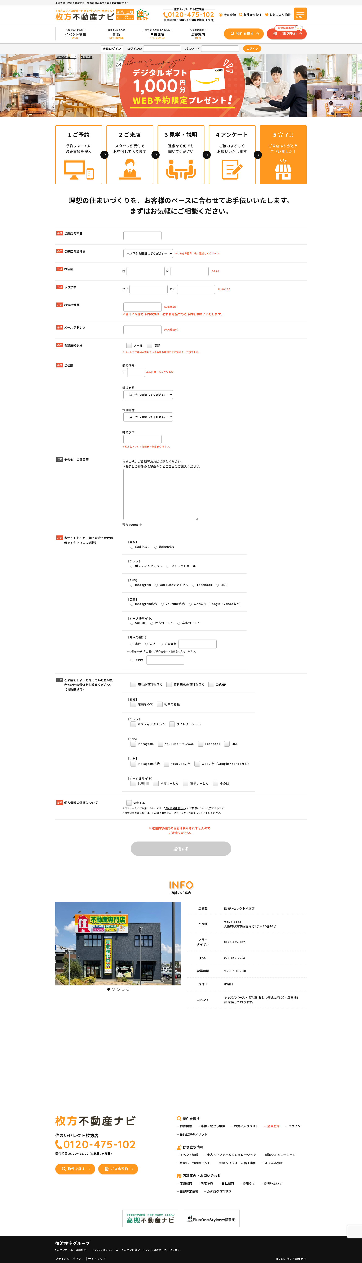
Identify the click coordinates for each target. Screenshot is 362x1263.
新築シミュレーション (280, 1154)
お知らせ (249, 1183)
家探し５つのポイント (195, 1163)
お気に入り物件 (280, 15)
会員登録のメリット (193, 1134)
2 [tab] (113, 989)
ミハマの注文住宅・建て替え (162, 1249)
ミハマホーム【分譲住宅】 (73, 1249)
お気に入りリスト (246, 1126)
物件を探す (245, 33)
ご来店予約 (287, 32)
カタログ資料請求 (219, 1191)
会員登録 (230, 15)
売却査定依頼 (189, 1191)
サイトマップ (96, 1258)
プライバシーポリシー (69, 1258)
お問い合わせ (273, 1183)
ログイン (294, 1126)
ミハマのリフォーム (106, 1249)
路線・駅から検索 (213, 1126)
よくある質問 (274, 1163)
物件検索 (186, 1126)
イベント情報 (189, 1154)
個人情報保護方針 (175, 808)
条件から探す (252, 15)
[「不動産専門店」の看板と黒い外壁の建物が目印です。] (118, 983)
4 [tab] (123, 989)
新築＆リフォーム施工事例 (237, 1163)
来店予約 (207, 1183)
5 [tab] (128, 989)
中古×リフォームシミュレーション (231, 1154)
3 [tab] (118, 989)
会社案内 (228, 1183)
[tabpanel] (118, 944)
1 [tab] (108, 989)
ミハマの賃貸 (132, 1249)
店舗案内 (186, 1183)
